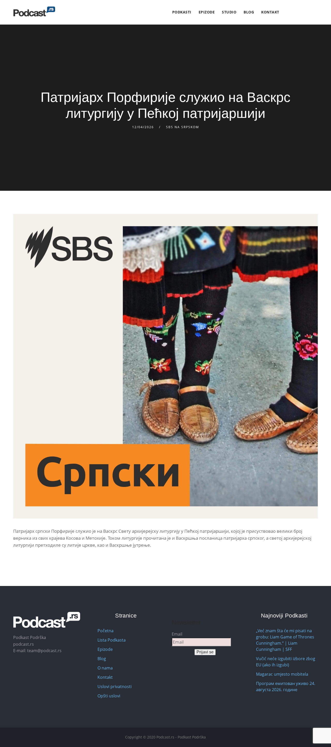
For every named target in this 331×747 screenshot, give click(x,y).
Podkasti (181, 12)
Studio (229, 12)
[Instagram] (298, 12)
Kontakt (270, 12)
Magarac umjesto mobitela (282, 674)
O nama (105, 668)
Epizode (207, 12)
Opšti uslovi (108, 696)
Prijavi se (205, 652)
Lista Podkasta (111, 640)
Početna (105, 631)
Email (177, 634)
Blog (249, 12)
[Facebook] (286, 12)
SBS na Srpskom (182, 127)
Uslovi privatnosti (114, 686)
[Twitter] (292, 12)
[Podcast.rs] (34, 11)
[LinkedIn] (304, 12)
